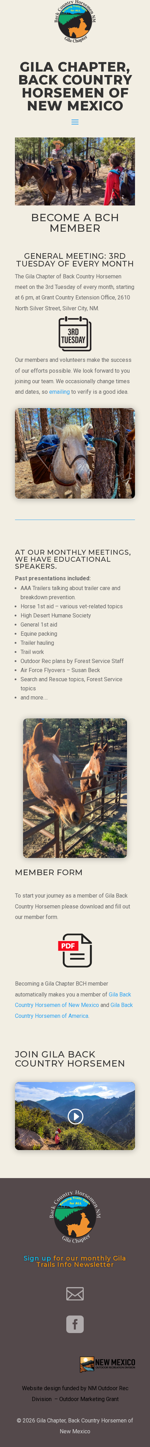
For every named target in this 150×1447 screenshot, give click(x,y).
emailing (59, 391)
